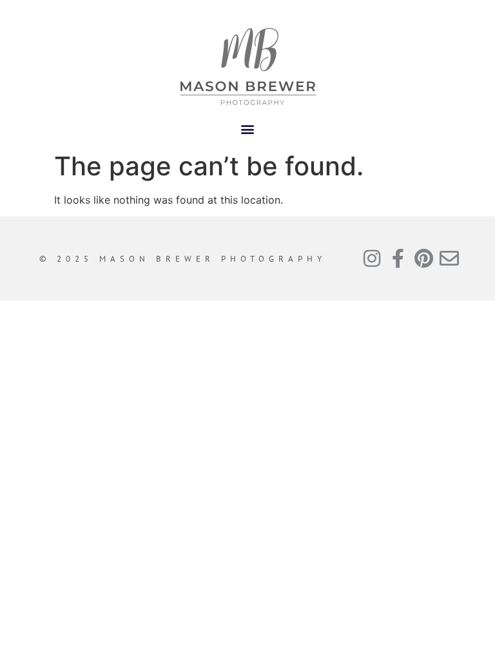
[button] (247, 128)
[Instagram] (372, 258)
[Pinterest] (423, 258)
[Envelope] (449, 258)
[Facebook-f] (397, 258)
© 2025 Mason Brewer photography (182, 258)
